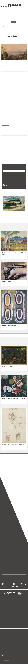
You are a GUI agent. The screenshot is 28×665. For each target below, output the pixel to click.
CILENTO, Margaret (7, 367)
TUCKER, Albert (6, 400)
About (16, 621)
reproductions (5, 467)
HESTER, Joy (5, 282)
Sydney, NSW (5, 125)
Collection (11, 11)
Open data (4, 619)
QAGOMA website (6, 621)
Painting (4, 104)
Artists (13, 16)
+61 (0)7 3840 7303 (9, 656)
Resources (20, 22)
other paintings (11, 154)
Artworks (5, 16)
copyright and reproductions (9, 468)
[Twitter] (6, 185)
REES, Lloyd (5, 446)
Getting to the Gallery (9, 654)
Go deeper (22, 16)
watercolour (5, 111)
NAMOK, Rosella (6, 326)
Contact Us (6, 658)
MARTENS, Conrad (11, 40)
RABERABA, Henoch (7, 255)
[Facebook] (4, 185)
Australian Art (5, 90)
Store (3, 623)
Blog (16, 619)
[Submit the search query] (3, 26)
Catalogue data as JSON (9, 178)
